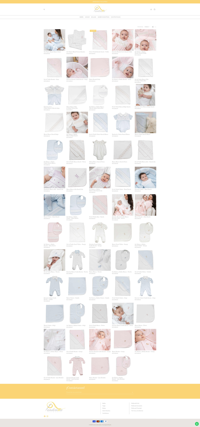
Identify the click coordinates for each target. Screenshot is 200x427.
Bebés (104, 403)
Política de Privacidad (136, 408)
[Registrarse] (132, 392)
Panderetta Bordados (96, 424)
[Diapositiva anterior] (46, 40)
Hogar (103, 406)
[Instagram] (47, 416)
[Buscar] (44, 9)
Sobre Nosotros (106, 410)
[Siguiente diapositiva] (63, 40)
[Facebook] (45, 416)
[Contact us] (197, 424)
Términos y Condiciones (137, 410)
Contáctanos (105, 413)
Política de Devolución (136, 406)
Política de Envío (135, 403)
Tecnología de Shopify (106, 424)
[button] (147, 27)
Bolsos (104, 408)
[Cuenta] (151, 9)
